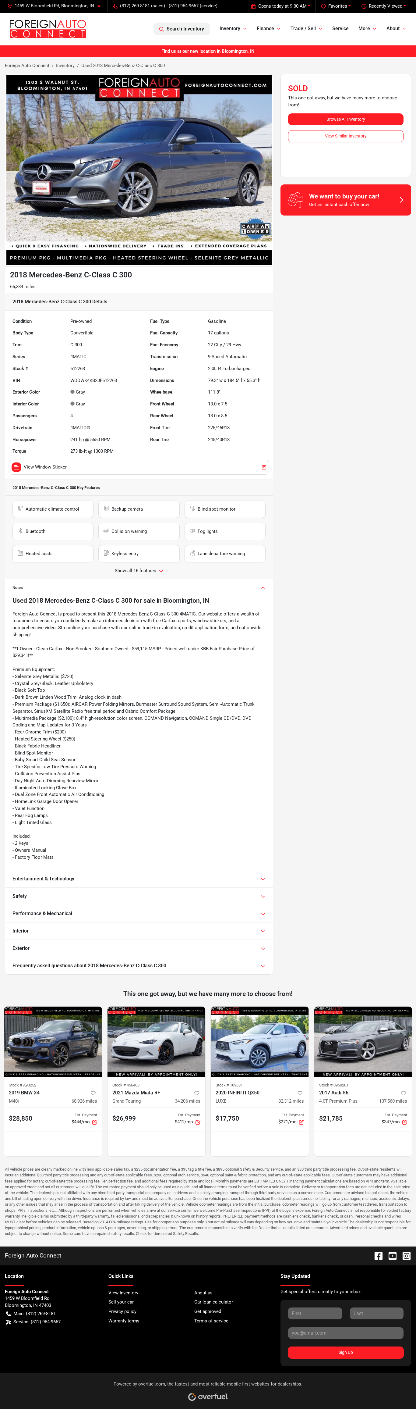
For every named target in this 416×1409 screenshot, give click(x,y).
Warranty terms (123, 1321)
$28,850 (20, 1118)
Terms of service (211, 1321)
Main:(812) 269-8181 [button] (34, 1313)
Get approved (207, 1311)
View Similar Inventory (346, 136)
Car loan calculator (213, 1302)
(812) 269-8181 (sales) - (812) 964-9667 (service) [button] (168, 6)
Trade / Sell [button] (303, 28)
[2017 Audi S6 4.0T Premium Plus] (363, 1042)
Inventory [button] (230, 28)
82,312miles (291, 1101)
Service (340, 28)
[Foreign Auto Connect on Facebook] (376, 1255)
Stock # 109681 (229, 1085)
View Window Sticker (45, 467)
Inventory (65, 65)
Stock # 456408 (125, 1085)
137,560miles (393, 1101)
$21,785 (331, 1118)
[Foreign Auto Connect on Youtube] (390, 1255)
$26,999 (124, 1118)
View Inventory (123, 1293)
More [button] (364, 28)
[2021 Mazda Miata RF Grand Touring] (157, 1042)
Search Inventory (185, 29)
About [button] (393, 28)
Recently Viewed (385, 6)
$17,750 (227, 1118)
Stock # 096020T (334, 1085)
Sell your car (121, 1302)
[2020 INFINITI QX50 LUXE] (260, 1042)
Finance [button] (265, 28)
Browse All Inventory (345, 119)
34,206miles (187, 1101)
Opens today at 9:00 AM (282, 6)
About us (203, 1293)
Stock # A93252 (22, 1085)
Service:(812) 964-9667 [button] (37, 1322)
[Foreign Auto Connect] (48, 29)
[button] (56, 6)
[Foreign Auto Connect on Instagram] (404, 1255)
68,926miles (84, 1101)
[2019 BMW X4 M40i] (53, 1042)
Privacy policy (122, 1311)
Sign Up (346, 1352)
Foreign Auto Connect (27, 65)
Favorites (337, 6)
